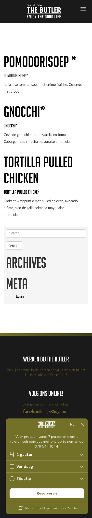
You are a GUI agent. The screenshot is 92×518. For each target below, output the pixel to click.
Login (20, 296)
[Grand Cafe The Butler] (46, 11)
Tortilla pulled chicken (38, 170)
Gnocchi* (24, 112)
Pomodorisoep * (40, 61)
